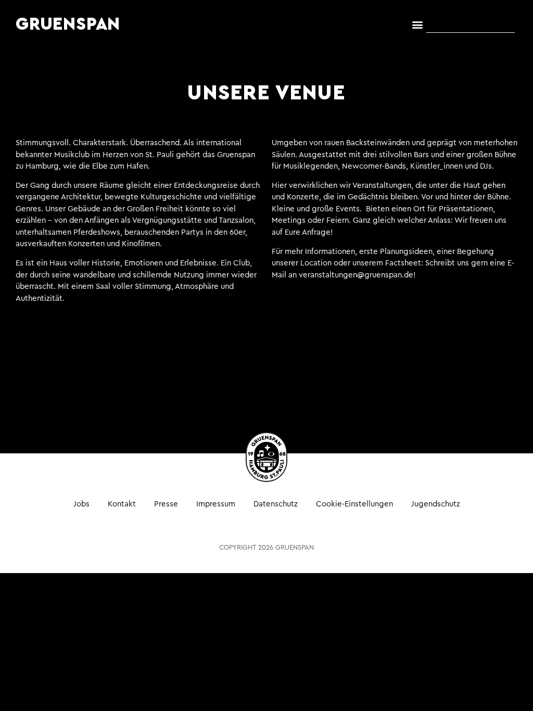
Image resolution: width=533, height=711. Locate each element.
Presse (166, 504)
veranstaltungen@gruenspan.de (356, 275)
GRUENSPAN (68, 24)
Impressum (215, 504)
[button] (417, 24)
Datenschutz (275, 504)
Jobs (81, 504)
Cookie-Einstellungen (354, 504)
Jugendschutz (435, 504)
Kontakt (122, 504)
